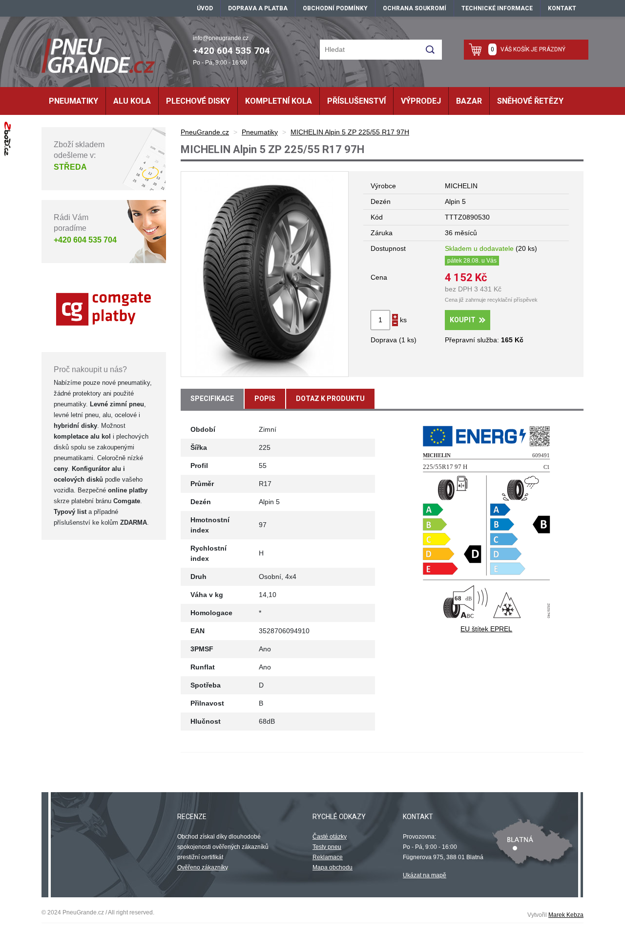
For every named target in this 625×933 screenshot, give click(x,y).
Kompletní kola (278, 101)
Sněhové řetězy (530, 101)
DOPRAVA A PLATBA (258, 8)
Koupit (463, 320)
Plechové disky (198, 101)
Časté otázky (329, 836)
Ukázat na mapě (424, 875)
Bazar (469, 101)
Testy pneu (326, 847)
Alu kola (132, 101)
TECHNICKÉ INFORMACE (497, 8)
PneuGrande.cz (205, 132)
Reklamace (327, 857)
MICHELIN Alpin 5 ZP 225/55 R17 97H (350, 132)
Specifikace (212, 398)
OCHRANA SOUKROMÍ (414, 8)
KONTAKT (562, 8)
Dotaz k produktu (330, 398)
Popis (264, 398)
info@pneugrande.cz (221, 38)
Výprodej (421, 101)
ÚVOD (205, 8)
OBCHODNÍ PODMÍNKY (335, 8)
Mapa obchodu (332, 867)
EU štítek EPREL (486, 629)
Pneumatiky (73, 101)
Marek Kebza (565, 914)
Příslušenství (356, 101)
